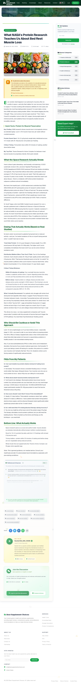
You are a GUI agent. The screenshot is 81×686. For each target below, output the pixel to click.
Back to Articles (12, 12)
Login (68, 3)
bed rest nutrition (23, 518)
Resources (47, 3)
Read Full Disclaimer (18, 93)
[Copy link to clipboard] (27, 530)
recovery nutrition (40, 514)
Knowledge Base (46, 620)
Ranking (24, 3)
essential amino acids (12, 514)
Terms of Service (46, 644)
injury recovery (21, 510)
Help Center (45, 635)
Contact (55, 3)
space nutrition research (38, 518)
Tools (18, 3)
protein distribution (26, 514)
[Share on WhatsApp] (23, 530)
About (40, 3)
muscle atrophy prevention (13, 522)
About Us (6, 635)
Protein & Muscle (10, 30)
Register (75, 3)
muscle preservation (34, 510)
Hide (44, 462)
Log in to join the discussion (18, 593)
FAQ (43, 638)
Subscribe (68, 40)
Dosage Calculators (47, 623)
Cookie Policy (73, 681)
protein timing (10, 510)
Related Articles (39, 593)
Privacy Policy (46, 641)
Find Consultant (69, 133)
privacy (73, 44)
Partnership (7, 644)
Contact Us (7, 641)
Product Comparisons (48, 626)
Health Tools (45, 617)
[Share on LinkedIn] (19, 530)
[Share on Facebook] (10, 530)
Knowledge (32, 3)
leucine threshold (10, 518)
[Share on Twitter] (14, 530)
